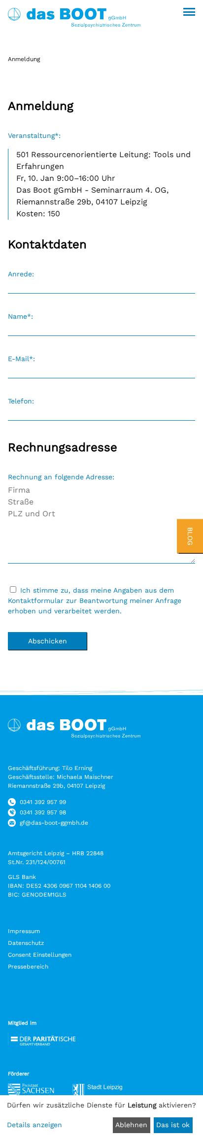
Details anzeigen (34, 1125)
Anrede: (21, 274)
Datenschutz (26, 942)
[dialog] (101, 1117)
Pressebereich (28, 966)
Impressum (24, 931)
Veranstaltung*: (34, 135)
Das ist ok (173, 1125)
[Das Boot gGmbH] (79, 32)
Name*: (20, 316)
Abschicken (47, 641)
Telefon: (21, 401)
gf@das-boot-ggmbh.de (54, 822)
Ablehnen (131, 1125)
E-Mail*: (21, 359)
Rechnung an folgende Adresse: (61, 477)
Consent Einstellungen (39, 954)
